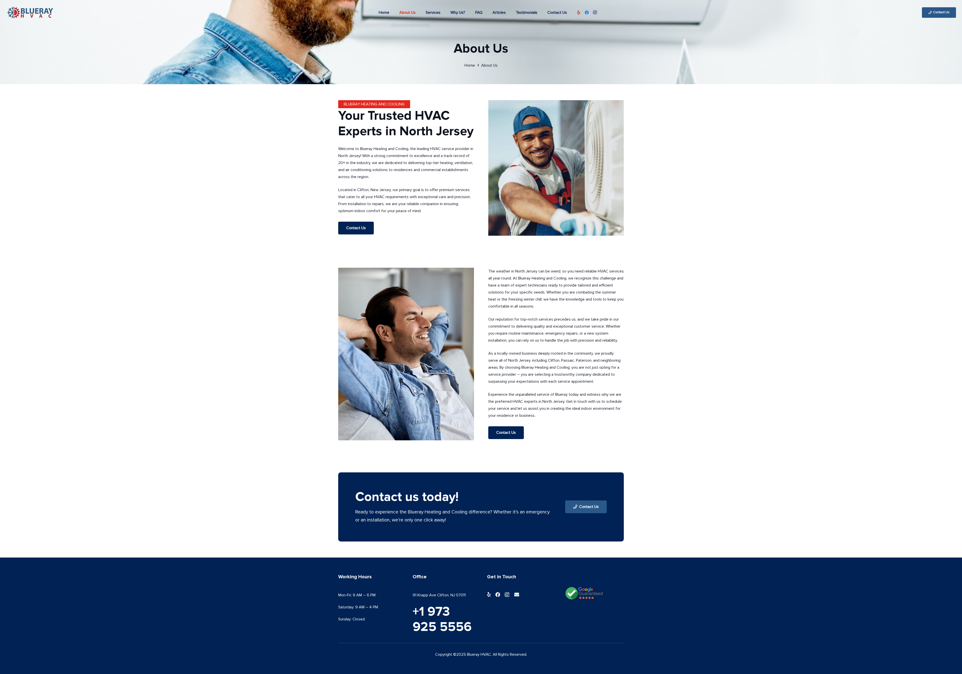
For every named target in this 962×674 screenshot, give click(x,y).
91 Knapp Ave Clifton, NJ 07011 (439, 595)
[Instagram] (595, 13)
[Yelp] (579, 13)
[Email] (516, 594)
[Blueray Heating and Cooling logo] (30, 12)
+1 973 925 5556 (442, 619)
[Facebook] (587, 13)
